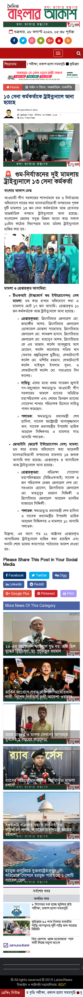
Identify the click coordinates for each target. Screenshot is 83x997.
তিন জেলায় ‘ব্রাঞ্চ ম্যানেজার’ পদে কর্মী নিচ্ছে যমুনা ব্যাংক (52, 941)
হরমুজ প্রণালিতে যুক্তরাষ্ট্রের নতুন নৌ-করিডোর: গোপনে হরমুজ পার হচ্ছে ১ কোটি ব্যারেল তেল (39, 875)
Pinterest (47, 593)
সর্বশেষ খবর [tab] (41, 891)
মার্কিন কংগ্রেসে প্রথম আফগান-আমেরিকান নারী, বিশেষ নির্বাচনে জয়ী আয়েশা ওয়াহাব (38, 695)
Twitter (41, 575)
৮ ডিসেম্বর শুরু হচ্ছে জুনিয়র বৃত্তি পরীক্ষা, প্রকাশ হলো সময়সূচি (52, 906)
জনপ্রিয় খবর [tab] (41, 899)
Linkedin (15, 584)
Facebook (16, 575)
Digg (63, 575)
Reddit (38, 584)
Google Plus (19, 593)
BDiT (62, 985)
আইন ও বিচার (37, 87)
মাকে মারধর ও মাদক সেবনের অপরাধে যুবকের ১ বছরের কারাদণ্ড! (36, 737)
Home (14, 87)
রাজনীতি (67, 87)
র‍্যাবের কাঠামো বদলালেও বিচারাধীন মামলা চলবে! (40, 783)
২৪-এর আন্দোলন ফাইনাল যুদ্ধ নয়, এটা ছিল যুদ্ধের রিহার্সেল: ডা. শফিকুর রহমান (40, 649)
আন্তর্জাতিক (53, 87)
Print (70, 593)
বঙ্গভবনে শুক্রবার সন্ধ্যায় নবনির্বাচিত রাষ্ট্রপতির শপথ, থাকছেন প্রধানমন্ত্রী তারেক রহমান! (38, 829)
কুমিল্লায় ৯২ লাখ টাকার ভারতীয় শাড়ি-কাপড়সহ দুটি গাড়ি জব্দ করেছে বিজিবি (54, 925)
